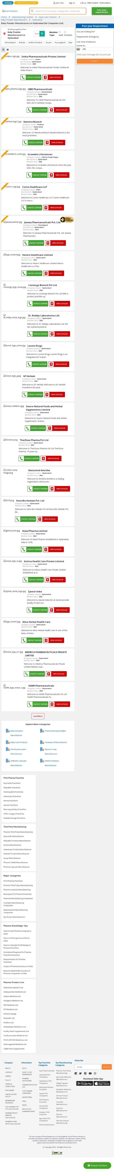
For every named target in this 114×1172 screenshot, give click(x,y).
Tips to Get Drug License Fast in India (16, 939)
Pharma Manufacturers (61, 1115)
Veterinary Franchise (12, 796)
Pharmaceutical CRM (26, 3)
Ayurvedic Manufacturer (13, 836)
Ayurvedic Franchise (11, 783)
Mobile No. (81, 45)
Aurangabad (60, 42)
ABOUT (8, 1068)
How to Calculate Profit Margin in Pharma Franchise (17, 946)
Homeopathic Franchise (13, 792)
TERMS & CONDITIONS (10, 1085)
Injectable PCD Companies (44, 1076)
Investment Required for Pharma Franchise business (17, 953)
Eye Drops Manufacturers (14, 917)
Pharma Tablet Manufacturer (15, 862)
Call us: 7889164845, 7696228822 (95, 3)
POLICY (8, 1080)
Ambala (22, 42)
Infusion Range (9, 1013)
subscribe (106, 1067)
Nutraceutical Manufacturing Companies (15, 911)
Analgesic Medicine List (13, 1000)
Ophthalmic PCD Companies (45, 1082)
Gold (61, 35)
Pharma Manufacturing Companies (18, 898)
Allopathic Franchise (11, 787)
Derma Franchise (10, 800)
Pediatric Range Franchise (14, 818)
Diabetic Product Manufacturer (16, 853)
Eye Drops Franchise (46, 1071)
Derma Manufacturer (12, 845)
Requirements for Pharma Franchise (14, 960)
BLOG (24, 1068)
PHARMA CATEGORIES (27, 1079)
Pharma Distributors (46, 1125)
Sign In (72, 3)
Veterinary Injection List (13, 987)
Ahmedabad (10, 42)
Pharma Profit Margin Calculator (11, 1115)
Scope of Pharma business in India (18, 966)
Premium (68, 35)
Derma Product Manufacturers (62, 1097)
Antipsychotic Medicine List (14, 992)
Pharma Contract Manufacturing (16, 889)
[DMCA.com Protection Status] (57, 1153)
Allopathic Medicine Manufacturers (63, 1090)
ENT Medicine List (10, 1005)
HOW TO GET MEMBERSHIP (27, 1073)
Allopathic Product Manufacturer (17, 840)
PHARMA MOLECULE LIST (29, 1086)
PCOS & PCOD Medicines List (15, 1040)
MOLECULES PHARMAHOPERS (28, 1110)
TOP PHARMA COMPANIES (27, 1092)
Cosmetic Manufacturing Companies (13, 904)
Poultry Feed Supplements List (16, 1031)
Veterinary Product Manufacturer (17, 849)
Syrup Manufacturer (12, 858)
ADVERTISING (27, 1097)
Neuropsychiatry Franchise (14, 809)
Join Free (60, 3)
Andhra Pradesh (35, 42)
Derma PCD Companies (43, 1107)
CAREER (8, 1076)
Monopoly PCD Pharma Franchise (17, 894)
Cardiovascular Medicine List (15, 1035)
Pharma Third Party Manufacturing (18, 832)
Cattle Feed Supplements (14, 1048)
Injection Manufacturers (61, 1109)
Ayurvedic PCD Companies (44, 1119)
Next (95, 61)
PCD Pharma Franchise (13, 881)
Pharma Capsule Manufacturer (16, 867)
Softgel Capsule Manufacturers (62, 1084)
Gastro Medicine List (12, 996)
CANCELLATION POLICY (11, 1095)
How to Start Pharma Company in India (17, 932)
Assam (48, 42)
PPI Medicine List (10, 1009)
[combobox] (58, 11)
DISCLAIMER (9, 1090)
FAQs (24, 1101)
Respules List (9, 1018)
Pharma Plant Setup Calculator (12, 1122)
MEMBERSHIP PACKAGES (10, 1101)
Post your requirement (102, 11)
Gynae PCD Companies (43, 1094)
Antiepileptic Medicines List (14, 1027)
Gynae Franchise (10, 805)
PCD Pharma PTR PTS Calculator (11, 1108)
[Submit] (33, 11)
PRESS (24, 1105)
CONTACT (9, 1072)
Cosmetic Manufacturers (61, 1103)
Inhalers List (8, 1022)
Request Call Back (99, 1165)
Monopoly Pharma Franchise (46, 1088)
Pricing (8, 3)
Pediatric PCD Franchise (44, 1113)
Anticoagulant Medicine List (14, 1044)
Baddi (71, 42)
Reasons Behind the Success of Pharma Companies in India (16, 972)
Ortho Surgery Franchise (13, 813)
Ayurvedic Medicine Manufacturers (63, 1078)
